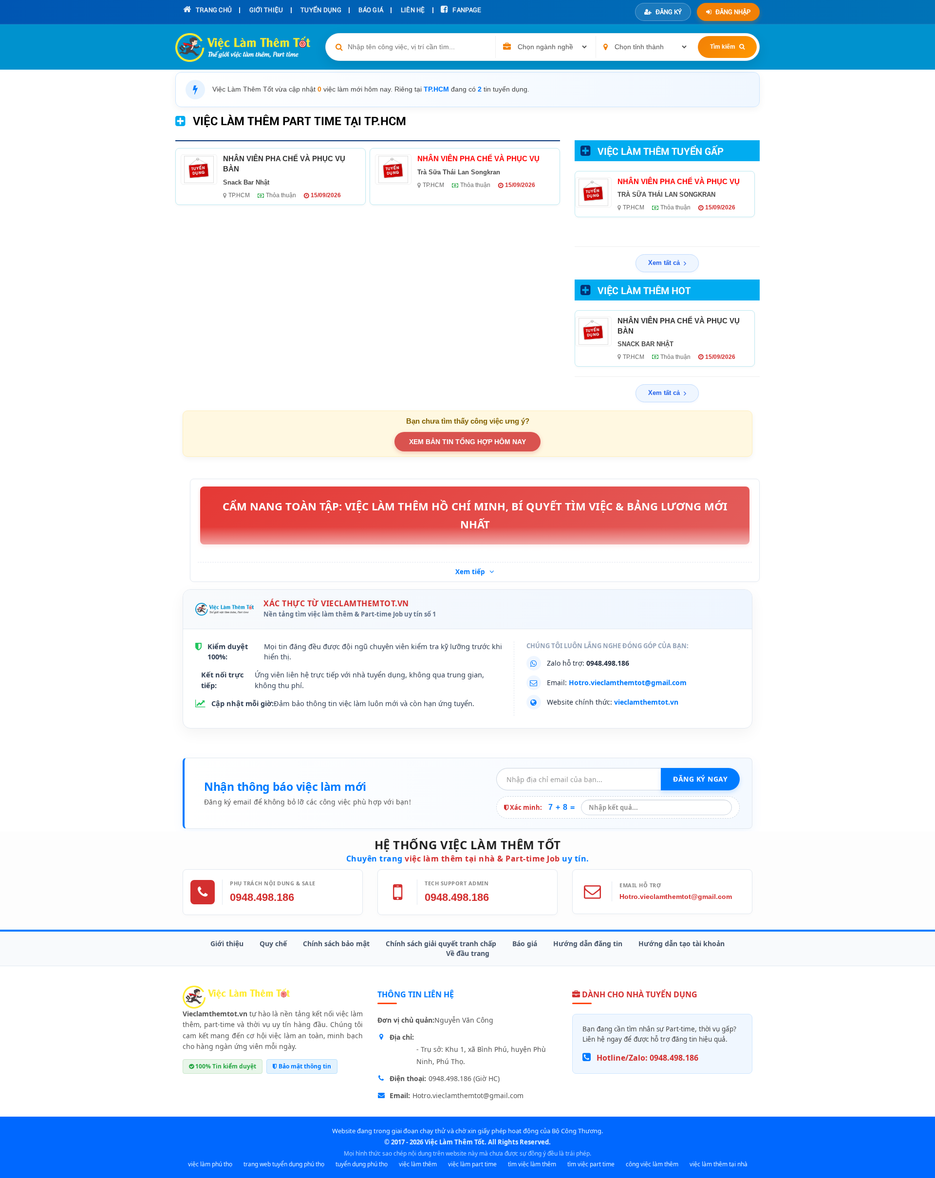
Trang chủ (213, 9)
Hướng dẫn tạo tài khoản (681, 943)
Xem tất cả (664, 262)
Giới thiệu (226, 943)
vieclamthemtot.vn (646, 702)
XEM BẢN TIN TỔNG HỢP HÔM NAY (467, 442)
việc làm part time (472, 1164)
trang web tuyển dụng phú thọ (283, 1164)
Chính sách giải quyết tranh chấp (441, 943)
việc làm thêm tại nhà (719, 1164)
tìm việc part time (591, 1164)
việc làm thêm (418, 1164)
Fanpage (466, 9)
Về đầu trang (467, 953)
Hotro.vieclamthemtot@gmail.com (628, 682)
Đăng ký (668, 11)
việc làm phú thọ (210, 1164)
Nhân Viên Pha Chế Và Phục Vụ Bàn (284, 163)
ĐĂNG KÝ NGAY (700, 779)
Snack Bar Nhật (246, 182)
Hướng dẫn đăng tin (587, 943)
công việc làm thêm (652, 1164)
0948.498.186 (262, 897)
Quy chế (273, 943)
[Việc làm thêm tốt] (236, 996)
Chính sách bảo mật (336, 943)
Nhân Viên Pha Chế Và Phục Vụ (478, 158)
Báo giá (524, 943)
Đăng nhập (732, 11)
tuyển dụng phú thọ (362, 1164)
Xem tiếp (471, 571)
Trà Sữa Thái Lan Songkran (458, 172)
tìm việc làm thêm (532, 1164)
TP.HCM (239, 195)
